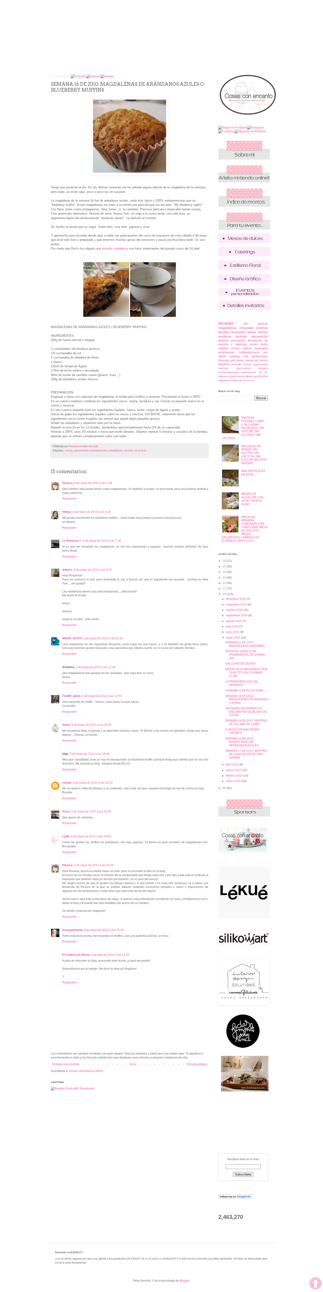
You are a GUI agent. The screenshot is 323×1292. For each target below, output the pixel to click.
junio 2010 (233, 632)
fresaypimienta (72, 930)
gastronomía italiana (241, 376)
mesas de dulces (256, 360)
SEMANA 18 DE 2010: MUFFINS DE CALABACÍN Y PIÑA (246, 722)
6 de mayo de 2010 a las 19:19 (93, 782)
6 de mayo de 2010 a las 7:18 (102, 540)
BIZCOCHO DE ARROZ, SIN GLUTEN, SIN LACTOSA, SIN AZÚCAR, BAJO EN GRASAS (253, 455)
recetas (128, 450)
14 (225, 572)
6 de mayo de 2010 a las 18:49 (89, 754)
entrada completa (113, 248)
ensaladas (261, 348)
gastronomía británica (252, 368)
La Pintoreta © (71, 540)
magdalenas (116, 450)
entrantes (238, 332)
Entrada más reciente (65, 1064)
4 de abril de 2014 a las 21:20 (110, 954)
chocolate (246, 328)
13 (225, 577)
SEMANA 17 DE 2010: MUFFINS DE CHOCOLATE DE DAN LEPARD (246, 754)
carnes (253, 344)
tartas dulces (258, 332)
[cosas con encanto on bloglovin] (235, 1198)
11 (225, 588)
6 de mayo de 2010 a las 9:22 (93, 569)
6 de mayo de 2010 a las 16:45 (91, 724)
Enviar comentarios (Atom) (86, 1071)
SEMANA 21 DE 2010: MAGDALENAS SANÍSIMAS (245, 644)
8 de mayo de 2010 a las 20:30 (104, 930)
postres (241, 336)
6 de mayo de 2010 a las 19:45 (91, 811)
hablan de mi (238, 380)
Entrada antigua (197, 1064)
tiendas (223, 332)
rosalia (66, 782)
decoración (259, 336)
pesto (240, 360)
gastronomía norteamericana (90, 450)
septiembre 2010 (237, 615)
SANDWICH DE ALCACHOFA (244, 690)
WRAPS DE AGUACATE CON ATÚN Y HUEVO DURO (252, 499)
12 (225, 583)
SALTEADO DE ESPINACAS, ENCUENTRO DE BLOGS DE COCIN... (246, 712)
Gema (66, 724)
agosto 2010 (234, 621)
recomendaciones (228, 372)
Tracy (66, 811)
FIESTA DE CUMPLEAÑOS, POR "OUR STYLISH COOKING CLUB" (246, 673)
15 (225, 566)
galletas (223, 340)
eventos (262, 328)
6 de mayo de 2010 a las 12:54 (102, 696)
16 (225, 560)
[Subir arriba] (315, 1284)
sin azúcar (140, 450)
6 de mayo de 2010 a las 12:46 (95, 667)
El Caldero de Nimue (76, 954)
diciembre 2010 (236, 599)
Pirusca (67, 483)
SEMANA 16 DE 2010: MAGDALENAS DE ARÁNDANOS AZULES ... (243, 742)
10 (225, 594)
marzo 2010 (234, 770)
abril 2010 (233, 764)
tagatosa (223, 364)
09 (225, 788)
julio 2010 (232, 626)
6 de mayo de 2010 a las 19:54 (91, 836)
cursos (69, 450)
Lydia (66, 836)
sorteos (247, 348)
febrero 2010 (234, 775)
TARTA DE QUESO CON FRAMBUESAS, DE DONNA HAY (245, 655)
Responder (69, 498)
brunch (247, 364)
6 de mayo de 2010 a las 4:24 (92, 512)
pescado (236, 364)
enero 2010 (233, 781)
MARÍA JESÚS (72, 638)
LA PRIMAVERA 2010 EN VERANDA (241, 683)
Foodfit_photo (71, 696)
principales (238, 340)
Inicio (133, 1064)
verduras (224, 336)
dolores (67, 569)
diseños (250, 380)
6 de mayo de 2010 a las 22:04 (94, 865)
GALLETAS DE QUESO (240, 663)
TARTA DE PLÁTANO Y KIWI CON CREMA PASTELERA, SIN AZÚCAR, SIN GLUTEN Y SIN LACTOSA (243, 428)
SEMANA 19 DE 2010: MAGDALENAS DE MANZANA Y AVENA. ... (246, 699)
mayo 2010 (233, 637)
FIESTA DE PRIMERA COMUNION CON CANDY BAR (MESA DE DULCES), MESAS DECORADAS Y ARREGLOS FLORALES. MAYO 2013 (244, 529)
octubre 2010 (235, 610)
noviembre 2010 (237, 604)
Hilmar (66, 512)
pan (233, 360)
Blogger (185, 1280)
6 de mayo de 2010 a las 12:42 (103, 638)
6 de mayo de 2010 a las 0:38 (93, 483)
